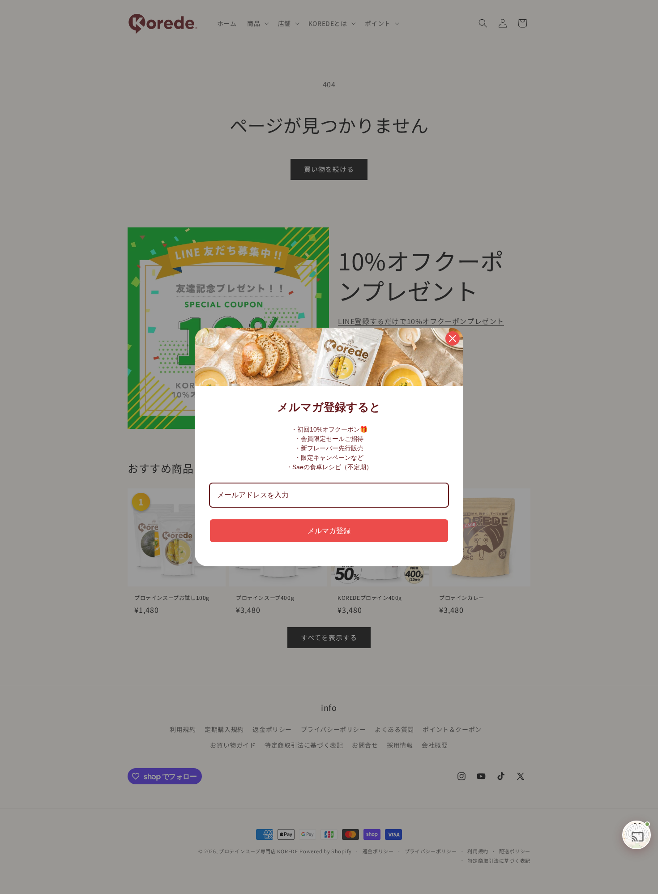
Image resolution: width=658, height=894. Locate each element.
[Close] (452, 338)
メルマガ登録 (329, 531)
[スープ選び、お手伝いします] (636, 835)
